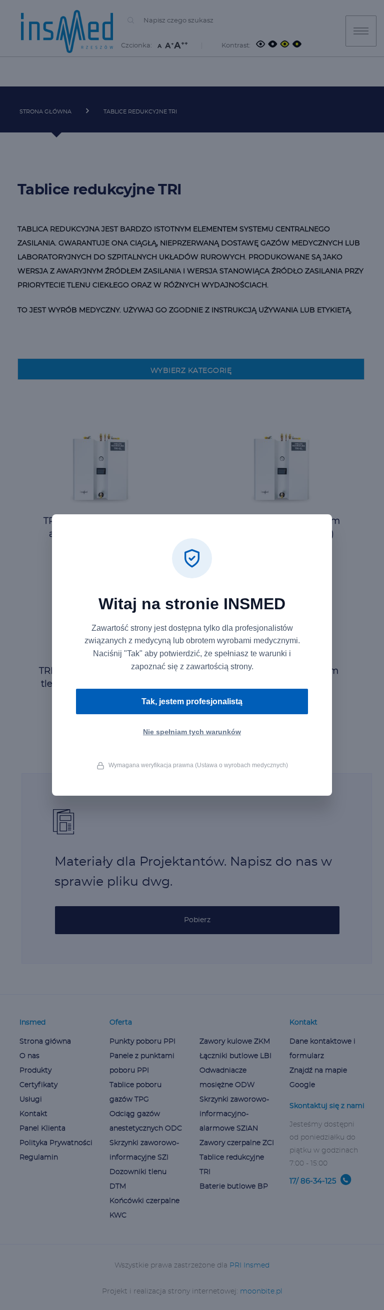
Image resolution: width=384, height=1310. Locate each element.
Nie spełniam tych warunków (192, 732)
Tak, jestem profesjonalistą (192, 701)
